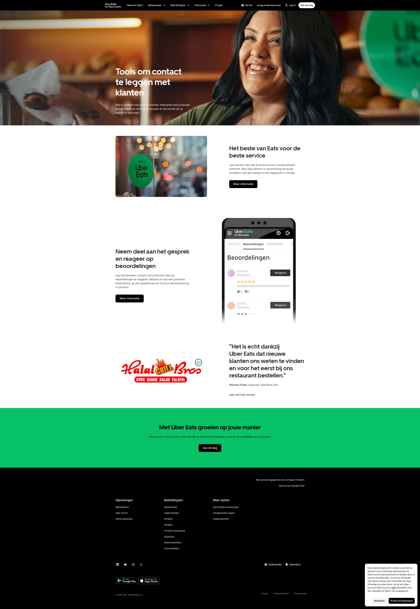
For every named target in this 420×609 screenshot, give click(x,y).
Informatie (200, 5)
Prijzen (219, 5)
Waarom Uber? (135, 5)
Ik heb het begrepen (402, 600)
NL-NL (248, 5)
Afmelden (379, 600)
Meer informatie (243, 184)
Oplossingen (155, 5)
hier (394, 587)
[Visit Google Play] (126, 580)
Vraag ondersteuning (269, 5)
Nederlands (274, 564)
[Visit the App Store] (148, 581)
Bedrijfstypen (178, 5)
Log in (292, 5)
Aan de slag (306, 5)
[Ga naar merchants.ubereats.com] (113, 5)
